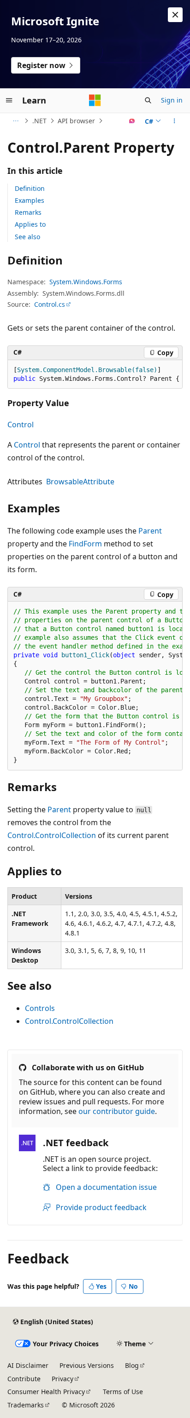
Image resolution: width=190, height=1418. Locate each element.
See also (27, 236)
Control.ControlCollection (51, 835)
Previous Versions (86, 1365)
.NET (39, 120)
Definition (30, 188)
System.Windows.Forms (85, 281)
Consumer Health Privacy (46, 1391)
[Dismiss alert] (175, 14)
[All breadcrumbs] (15, 121)
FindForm (85, 544)
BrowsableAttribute (80, 481)
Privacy (62, 1378)
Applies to (30, 224)
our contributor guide (116, 1111)
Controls (40, 1008)
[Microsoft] (95, 100)
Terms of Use (123, 1391)
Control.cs (49, 304)
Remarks (28, 212)
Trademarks (25, 1405)
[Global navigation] (9, 100)
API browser (76, 120)
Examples (29, 200)
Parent (150, 531)
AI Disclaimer (27, 1365)
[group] (95, 374)
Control (20, 424)
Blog (132, 1365)
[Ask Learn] (132, 121)
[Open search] (148, 100)
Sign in (172, 100)
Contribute (24, 1378)
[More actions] (174, 121)
